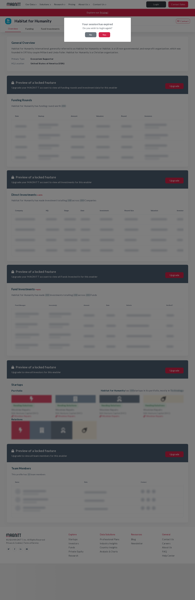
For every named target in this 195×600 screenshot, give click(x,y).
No (90, 34)
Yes (104, 34)
